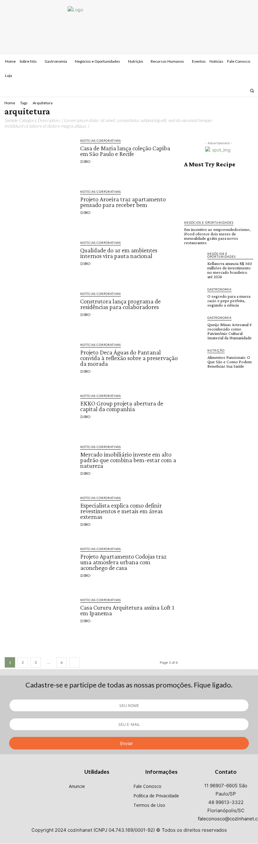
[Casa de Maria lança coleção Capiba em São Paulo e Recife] (39, 157)
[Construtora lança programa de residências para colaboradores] (39, 310)
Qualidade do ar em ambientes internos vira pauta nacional (118, 253)
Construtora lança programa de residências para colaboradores (120, 304)
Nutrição (216, 350)
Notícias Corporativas (100, 140)
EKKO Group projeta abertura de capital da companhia (121, 406)
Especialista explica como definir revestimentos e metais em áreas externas (121, 511)
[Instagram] (233, 90)
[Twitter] (242, 90)
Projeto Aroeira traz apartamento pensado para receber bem (123, 202)
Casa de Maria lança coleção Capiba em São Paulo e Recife (125, 151)
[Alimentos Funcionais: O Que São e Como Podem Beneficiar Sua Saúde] (194, 358)
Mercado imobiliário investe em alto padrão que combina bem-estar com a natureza (128, 460)
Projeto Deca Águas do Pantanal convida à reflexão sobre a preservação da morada (129, 358)
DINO (85, 161)
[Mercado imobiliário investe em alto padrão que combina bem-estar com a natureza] (39, 464)
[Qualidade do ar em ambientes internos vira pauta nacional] (39, 259)
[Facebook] (225, 90)
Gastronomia (219, 289)
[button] (252, 90)
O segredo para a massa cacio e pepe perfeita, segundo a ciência (228, 300)
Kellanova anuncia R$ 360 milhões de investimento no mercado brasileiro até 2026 (229, 270)
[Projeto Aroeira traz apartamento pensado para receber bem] (39, 208)
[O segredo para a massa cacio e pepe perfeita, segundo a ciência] (194, 297)
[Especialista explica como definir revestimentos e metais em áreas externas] (39, 515)
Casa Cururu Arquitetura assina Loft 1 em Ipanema (127, 610)
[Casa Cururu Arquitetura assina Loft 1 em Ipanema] (39, 617)
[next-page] (74, 662)
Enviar (126, 743)
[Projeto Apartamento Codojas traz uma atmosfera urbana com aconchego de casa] (39, 566)
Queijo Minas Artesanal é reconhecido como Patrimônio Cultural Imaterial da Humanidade (229, 331)
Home (9, 102)
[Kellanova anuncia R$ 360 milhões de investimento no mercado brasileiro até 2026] (194, 261)
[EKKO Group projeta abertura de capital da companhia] (39, 412)
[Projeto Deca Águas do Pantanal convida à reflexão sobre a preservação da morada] (39, 361)
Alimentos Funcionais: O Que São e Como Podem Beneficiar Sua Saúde (229, 362)
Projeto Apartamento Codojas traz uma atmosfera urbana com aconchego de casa (123, 562)
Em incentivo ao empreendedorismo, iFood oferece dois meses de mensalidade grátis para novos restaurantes (217, 236)
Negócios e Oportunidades (208, 222)
